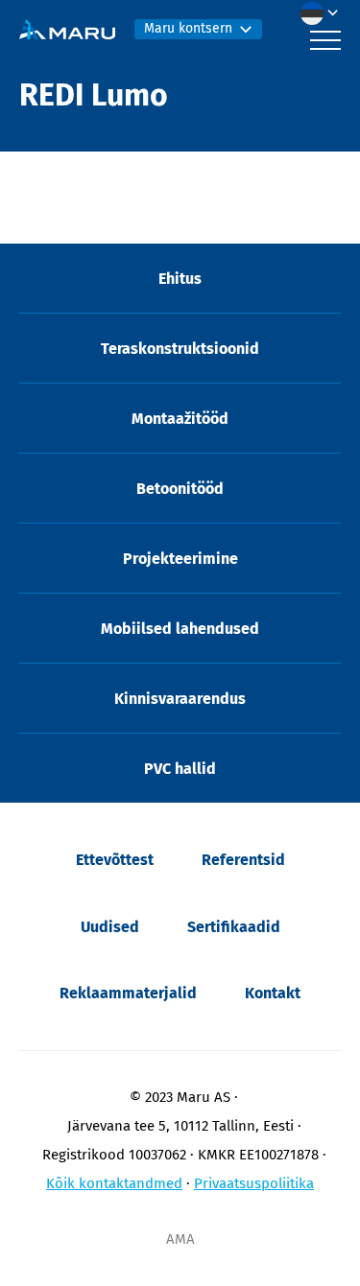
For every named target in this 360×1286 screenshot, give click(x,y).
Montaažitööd (180, 418)
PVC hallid (180, 769)
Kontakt (272, 993)
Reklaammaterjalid (128, 993)
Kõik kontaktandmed (114, 1183)
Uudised (110, 927)
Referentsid (243, 860)
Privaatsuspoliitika (254, 1183)
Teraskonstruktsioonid (180, 348)
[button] (324, 13)
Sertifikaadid (233, 927)
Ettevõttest (115, 860)
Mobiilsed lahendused (180, 629)
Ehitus (180, 278)
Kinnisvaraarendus (180, 699)
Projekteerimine (180, 558)
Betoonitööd (180, 488)
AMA (180, 1239)
